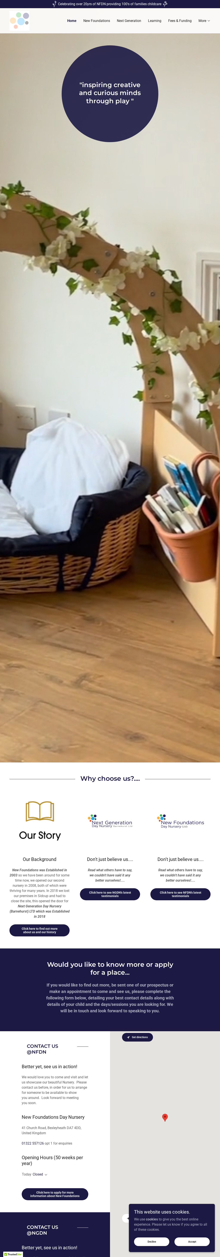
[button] (205, 20)
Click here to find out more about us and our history (40, 930)
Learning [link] (154, 21)
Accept (192, 1241)
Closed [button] (38, 1174)
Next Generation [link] (129, 21)
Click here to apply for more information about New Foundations (54, 1194)
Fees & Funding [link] (180, 21)
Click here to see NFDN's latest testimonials (180, 894)
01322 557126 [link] (33, 1143)
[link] (19, 20)
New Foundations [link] (96, 21)
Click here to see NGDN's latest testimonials (110, 894)
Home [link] (71, 21)
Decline (152, 1241)
